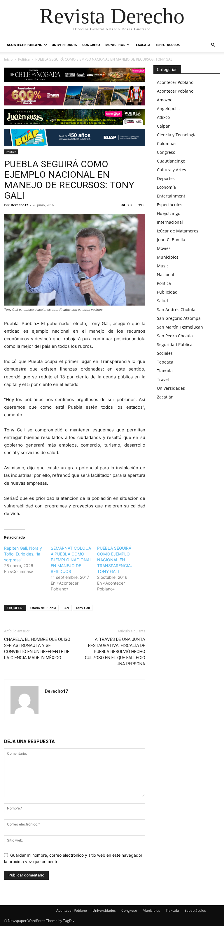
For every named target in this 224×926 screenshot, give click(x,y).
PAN (65, 608)
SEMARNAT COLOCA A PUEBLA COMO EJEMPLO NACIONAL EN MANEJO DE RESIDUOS (71, 560)
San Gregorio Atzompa (179, 318)
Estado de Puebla (43, 608)
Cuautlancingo (171, 161)
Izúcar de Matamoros (177, 231)
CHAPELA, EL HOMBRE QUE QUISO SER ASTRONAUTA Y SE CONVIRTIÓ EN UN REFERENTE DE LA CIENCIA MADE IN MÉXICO (37, 648)
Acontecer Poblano (25, 45)
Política (24, 59)
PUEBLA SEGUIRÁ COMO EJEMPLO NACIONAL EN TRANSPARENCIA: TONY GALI (114, 560)
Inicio (8, 59)
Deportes (166, 178)
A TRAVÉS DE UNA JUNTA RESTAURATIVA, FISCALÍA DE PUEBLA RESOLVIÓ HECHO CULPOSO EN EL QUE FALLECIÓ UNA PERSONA (115, 651)
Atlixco (163, 117)
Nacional (165, 274)
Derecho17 (19, 205)
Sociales (165, 353)
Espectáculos (168, 45)
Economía (166, 187)
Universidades (64, 45)
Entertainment (171, 196)
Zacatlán (165, 397)
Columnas (166, 143)
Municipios (115, 45)
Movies (164, 248)
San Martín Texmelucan (180, 327)
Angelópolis (168, 108)
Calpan (164, 126)
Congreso (91, 45)
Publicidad (167, 292)
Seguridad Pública (174, 344)
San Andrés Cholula (176, 309)
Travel (163, 379)
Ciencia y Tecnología (177, 134)
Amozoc (164, 100)
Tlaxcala (142, 45)
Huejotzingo (168, 213)
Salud (162, 301)
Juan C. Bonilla (171, 239)
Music (163, 266)
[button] (213, 45)
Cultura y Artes (171, 169)
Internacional (170, 222)
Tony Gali (83, 608)
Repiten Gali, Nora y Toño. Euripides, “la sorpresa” (23, 554)
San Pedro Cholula (175, 335)
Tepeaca (165, 362)
